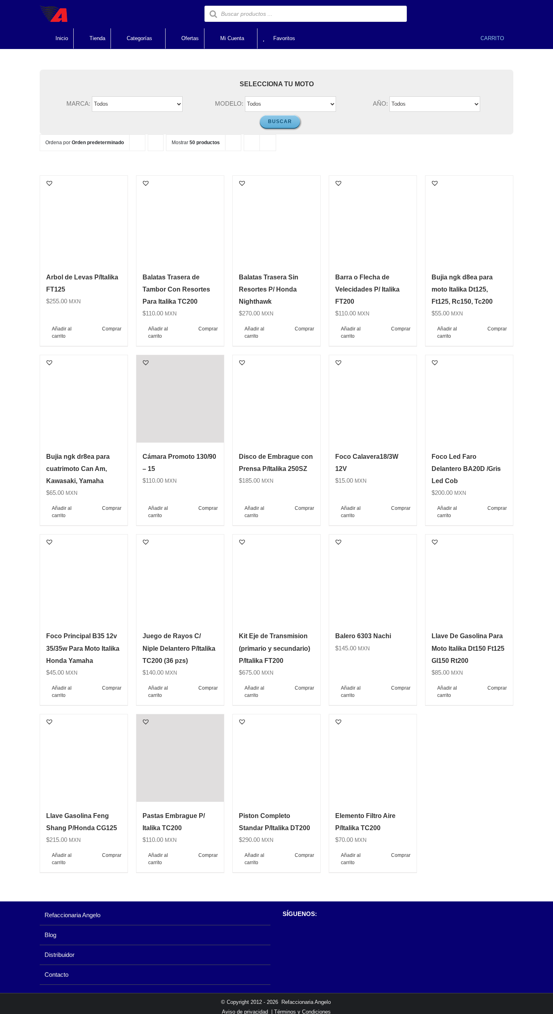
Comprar (111, 329)
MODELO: (229, 103)
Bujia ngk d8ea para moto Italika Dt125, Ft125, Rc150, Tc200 (462, 289)
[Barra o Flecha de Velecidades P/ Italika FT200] (373, 219)
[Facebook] (286, 934)
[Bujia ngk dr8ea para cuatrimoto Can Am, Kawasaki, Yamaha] (84, 399)
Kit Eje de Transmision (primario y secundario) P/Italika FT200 (274, 648)
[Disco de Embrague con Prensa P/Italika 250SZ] (276, 399)
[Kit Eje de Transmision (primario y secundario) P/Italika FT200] (276, 578)
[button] (49, 183)
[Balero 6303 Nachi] (373, 578)
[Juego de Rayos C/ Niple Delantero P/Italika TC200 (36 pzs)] (180, 578)
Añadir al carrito (62, 332)
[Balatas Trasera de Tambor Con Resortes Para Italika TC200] (180, 219)
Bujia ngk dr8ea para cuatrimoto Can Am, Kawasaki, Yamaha (78, 468)
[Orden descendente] (156, 142)
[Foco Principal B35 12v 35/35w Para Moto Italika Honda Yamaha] (84, 578)
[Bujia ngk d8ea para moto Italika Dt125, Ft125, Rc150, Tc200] (469, 219)
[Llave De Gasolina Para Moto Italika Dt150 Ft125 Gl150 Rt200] (469, 578)
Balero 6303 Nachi (363, 636)
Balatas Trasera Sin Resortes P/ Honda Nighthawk (268, 289)
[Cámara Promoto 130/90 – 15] (180, 399)
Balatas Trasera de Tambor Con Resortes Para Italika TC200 (176, 289)
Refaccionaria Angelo (72, 915)
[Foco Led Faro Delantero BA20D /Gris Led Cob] (469, 399)
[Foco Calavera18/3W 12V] (373, 399)
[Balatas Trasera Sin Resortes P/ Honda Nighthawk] (276, 219)
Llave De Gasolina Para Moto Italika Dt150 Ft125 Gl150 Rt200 (468, 648)
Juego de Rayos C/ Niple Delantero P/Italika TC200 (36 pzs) (179, 648)
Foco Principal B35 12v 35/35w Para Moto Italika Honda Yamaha (82, 648)
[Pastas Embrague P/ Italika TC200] (180, 758)
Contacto (56, 974)
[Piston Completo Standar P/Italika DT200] (276, 758)
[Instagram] (300, 934)
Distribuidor (59, 954)
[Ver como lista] (268, 143)
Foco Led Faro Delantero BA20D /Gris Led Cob (466, 468)
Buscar (280, 121)
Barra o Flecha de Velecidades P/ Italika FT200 (367, 289)
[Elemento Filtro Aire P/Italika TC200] (373, 758)
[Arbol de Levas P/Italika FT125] (84, 219)
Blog (50, 934)
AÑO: (380, 103)
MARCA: (78, 103)
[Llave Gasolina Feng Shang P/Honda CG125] (84, 758)
